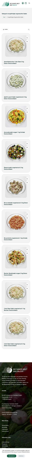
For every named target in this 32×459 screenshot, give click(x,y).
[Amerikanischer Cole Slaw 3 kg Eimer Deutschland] (16, 46)
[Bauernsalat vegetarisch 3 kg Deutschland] (16, 152)
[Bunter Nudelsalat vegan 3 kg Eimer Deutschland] (16, 258)
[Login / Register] (23, 3)
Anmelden (4, 427)
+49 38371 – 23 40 (12, 414)
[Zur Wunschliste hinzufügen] (27, 38)
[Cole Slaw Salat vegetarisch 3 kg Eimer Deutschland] (16, 329)
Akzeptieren (12, 456)
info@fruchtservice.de (11, 412)
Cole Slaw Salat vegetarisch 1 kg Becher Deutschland (14, 309)
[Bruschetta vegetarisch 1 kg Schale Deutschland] (16, 223)
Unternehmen (5, 442)
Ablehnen (21, 456)
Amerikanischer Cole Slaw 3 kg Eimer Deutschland (14, 62)
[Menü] (29, 3)
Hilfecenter (5, 446)
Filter (6, 29)
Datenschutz (5, 431)
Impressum (5, 429)
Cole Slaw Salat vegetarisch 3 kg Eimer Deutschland (14, 344)
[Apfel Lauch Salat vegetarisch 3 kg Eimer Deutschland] (16, 82)
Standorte (4, 444)
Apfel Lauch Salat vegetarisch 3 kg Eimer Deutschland (15, 97)
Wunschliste (5, 425)
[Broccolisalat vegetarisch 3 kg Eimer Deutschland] (16, 187)
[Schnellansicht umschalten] (27, 41)
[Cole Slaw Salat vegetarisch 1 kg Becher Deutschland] (16, 293)
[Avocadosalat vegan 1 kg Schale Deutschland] (16, 117)
